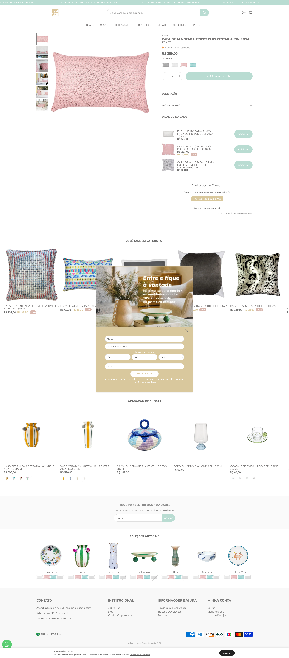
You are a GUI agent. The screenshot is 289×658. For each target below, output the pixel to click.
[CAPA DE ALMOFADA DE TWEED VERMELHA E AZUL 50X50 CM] (31, 274)
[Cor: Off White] (174, 64)
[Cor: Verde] (193, 64)
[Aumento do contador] (179, 76)
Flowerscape (50, 572)
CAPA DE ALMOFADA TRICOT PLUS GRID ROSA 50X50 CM (195, 148)
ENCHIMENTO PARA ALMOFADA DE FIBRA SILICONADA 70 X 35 (195, 134)
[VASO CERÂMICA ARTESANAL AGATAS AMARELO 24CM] (88, 435)
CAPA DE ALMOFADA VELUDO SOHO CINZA (200, 306)
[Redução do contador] (165, 76)
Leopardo (113, 572)
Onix (175, 572)
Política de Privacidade (140, 654)
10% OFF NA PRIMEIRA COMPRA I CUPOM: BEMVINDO (169, 2)
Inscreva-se (144, 373)
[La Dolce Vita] (238, 555)
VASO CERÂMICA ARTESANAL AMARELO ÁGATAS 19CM (29, 467)
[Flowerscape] (50, 555)
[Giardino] (207, 555)
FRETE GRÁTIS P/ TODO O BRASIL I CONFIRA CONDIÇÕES (87, 2)
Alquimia (144, 572)
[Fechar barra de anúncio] (286, 2)
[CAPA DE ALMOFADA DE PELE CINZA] (257, 274)
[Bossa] (82, 555)
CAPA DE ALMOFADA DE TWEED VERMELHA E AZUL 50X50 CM (31, 307)
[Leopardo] (113, 555)
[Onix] (175, 555)
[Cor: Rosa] (183, 64)
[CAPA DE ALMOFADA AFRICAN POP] (88, 274)
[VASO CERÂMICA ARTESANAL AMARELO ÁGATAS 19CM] (31, 435)
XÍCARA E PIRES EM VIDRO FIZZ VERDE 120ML (254, 467)
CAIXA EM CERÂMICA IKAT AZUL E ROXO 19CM (142, 467)
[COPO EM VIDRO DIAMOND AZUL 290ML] (201, 435)
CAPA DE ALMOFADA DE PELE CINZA (253, 306)
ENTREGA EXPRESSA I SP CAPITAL (239, 2)
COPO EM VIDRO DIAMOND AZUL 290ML (198, 466)
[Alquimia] (144, 555)
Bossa (82, 572)
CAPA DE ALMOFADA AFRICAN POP (82, 306)
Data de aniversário (144, 352)
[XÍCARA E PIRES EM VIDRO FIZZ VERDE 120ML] (257, 435)
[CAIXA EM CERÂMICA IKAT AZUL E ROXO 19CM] (144, 435)
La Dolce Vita (238, 572)
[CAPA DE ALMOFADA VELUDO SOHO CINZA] (201, 274)
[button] (158, 12)
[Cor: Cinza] (165, 64)
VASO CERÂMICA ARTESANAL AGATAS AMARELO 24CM (84, 467)
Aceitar (227, 653)
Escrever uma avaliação (207, 198)
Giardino (207, 572)
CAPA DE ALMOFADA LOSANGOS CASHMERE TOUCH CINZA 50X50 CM (195, 165)
